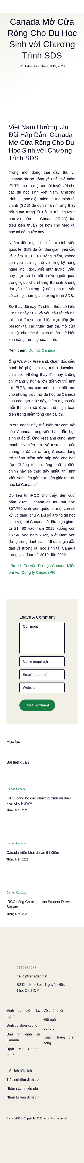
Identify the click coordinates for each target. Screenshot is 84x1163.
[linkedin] (56, 1122)
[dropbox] (63, 1130)
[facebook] (7, 1122)
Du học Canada (41, 350)
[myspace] (28, 1130)
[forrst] (49, 1130)
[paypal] (56, 1130)
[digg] (14, 1130)
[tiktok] (42, 1122)
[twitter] (14, 1122)
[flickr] (69, 1122)
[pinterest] (28, 1122)
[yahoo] (42, 1130)
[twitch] (35, 1122)
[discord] (7, 1130)
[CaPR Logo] (32, 941)
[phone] (7, 1137)
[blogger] (21, 1130)
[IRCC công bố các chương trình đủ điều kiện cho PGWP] (12, 769)
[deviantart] (35, 1130)
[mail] (69, 1130)
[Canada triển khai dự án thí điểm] (12, 823)
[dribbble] (63, 1122)
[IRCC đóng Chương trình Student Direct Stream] (12, 873)
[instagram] (21, 1122)
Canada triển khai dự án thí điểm (32, 853)
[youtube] (49, 1122)
